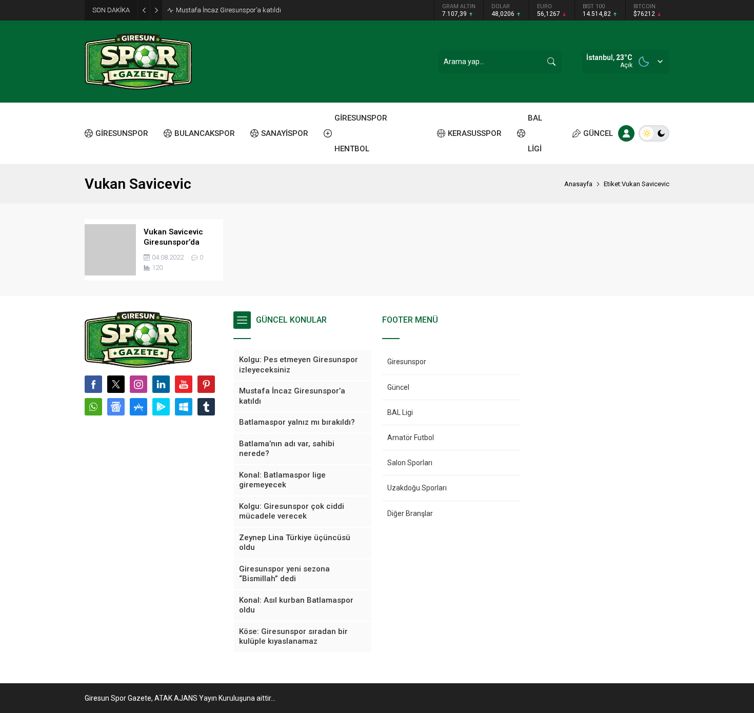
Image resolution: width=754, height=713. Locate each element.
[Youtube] (183, 384)
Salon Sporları (409, 463)
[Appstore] (138, 406)
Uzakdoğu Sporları (417, 488)
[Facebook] (93, 384)
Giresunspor (406, 362)
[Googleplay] (161, 406)
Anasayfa (578, 184)
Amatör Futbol (410, 437)
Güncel (398, 387)
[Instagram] (138, 384)
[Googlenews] (116, 406)
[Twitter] (116, 384)
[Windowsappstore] (183, 406)
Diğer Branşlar (410, 513)
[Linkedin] (161, 384)
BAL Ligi (400, 412)
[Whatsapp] (93, 406)
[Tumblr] (206, 406)
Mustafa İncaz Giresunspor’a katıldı (228, 10)
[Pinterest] (206, 384)
